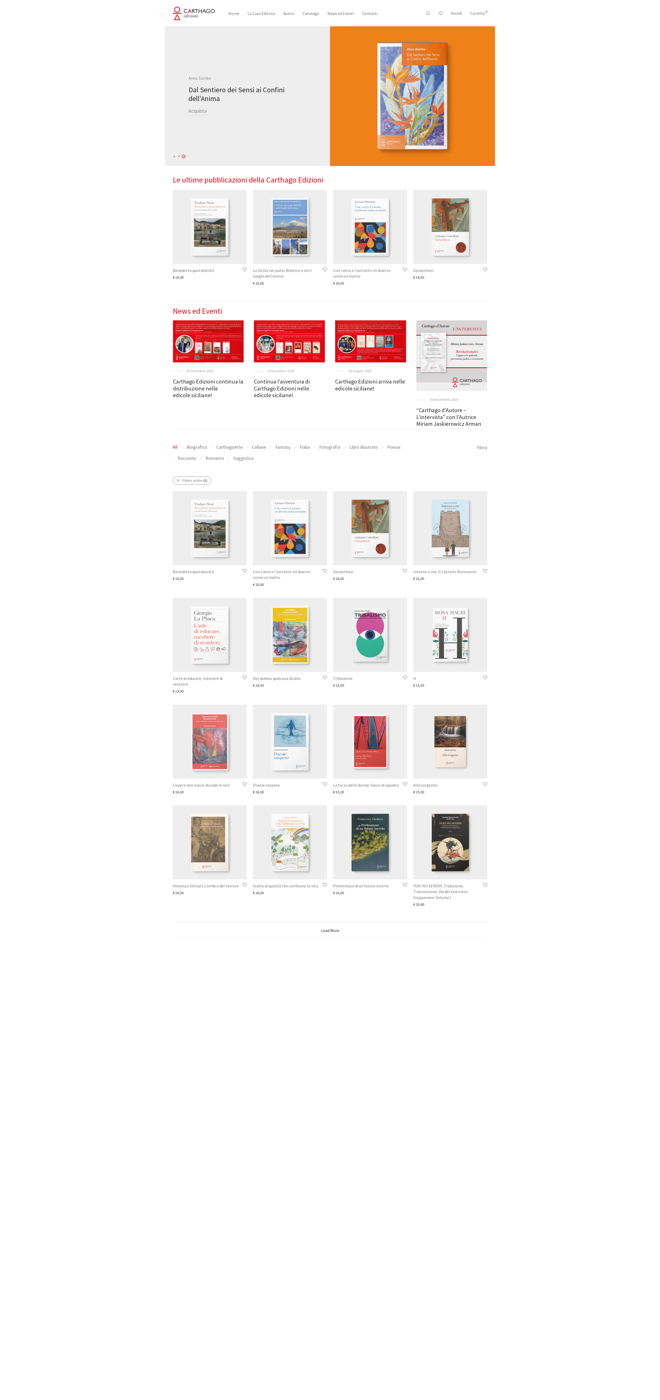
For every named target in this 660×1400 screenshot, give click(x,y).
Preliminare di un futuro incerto (361, 885)
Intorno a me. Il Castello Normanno (444, 571)
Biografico (197, 447)
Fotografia (329, 447)
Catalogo (311, 13)
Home (233, 13)
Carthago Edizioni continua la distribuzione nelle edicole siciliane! (208, 388)
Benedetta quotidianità (193, 270)
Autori (288, 13)
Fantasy (282, 447)
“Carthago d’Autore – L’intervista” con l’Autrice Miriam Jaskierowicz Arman (448, 416)
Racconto (187, 458)
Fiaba (305, 447)
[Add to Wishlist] (244, 270)
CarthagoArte (229, 447)
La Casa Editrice (261, 13)
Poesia (393, 447)
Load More (330, 930)
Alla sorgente (425, 785)
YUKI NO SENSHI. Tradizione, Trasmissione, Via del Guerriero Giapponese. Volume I (440, 891)
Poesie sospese (266, 785)
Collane (259, 447)
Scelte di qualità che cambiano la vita (285, 885)
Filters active (195, 480)
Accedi (456, 13)
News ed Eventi (340, 13)
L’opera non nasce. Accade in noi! (201, 785)
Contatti (370, 13)
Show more (179, 277)
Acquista (197, 110)
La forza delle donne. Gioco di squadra (366, 785)
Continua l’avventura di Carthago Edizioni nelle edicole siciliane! (282, 388)
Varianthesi (423, 270)
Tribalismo (342, 678)
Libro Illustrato (363, 447)
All (175, 447)
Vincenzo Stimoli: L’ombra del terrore (205, 885)
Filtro (482, 448)
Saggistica (243, 458)
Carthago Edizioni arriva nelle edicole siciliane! (370, 385)
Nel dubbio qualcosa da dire (277, 678)
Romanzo (214, 458)
